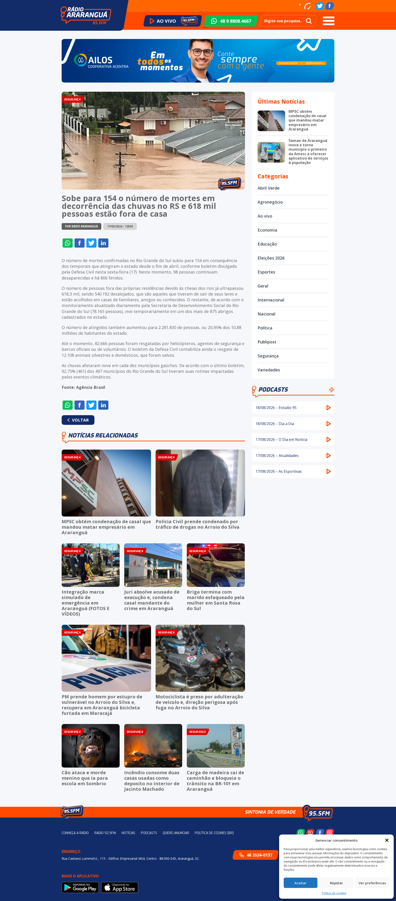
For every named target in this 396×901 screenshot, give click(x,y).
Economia (267, 230)
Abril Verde (269, 188)
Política (265, 328)
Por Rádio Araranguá (81, 226)
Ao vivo (265, 216)
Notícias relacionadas (103, 435)
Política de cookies (334, 893)
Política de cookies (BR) (214, 833)
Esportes (266, 272)
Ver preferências (372, 883)
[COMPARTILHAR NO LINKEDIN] (103, 243)
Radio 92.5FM (105, 833)
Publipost (267, 342)
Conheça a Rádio (75, 833)
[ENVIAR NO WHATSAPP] (68, 243)
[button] (387, 840)
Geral (263, 286)
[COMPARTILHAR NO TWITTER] (91, 243)
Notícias (128, 833)
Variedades (269, 370)
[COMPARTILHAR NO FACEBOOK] (79, 243)
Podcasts (273, 389)
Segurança (268, 356)
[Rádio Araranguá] (85, 15)
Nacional (266, 314)
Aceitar (300, 883)
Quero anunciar (176, 833)
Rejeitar (336, 883)
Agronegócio (270, 202)
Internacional (271, 300)
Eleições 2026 (271, 258)
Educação (267, 244)
